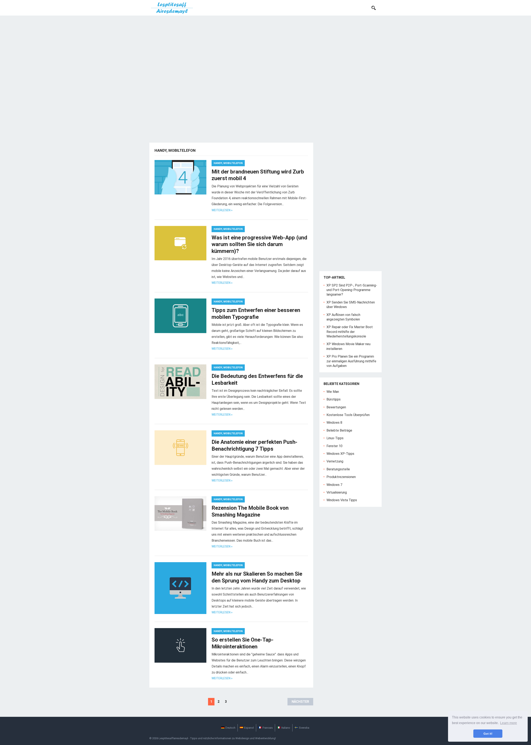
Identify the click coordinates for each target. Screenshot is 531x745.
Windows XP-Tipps (340, 454)
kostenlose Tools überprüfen (348, 415)
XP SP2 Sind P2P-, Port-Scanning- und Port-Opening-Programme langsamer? (351, 290)
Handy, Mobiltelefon (228, 163)
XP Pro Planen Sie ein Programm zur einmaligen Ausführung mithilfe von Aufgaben (351, 361)
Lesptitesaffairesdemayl (173, 738)
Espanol (249, 727)
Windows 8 (334, 423)
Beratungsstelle (338, 469)
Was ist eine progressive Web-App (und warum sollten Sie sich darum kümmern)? (259, 244)
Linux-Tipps (334, 438)
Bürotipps (333, 399)
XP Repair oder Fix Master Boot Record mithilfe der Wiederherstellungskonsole (349, 331)
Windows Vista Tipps (341, 500)
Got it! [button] (488, 733)
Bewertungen (336, 407)
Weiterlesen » (222, 210)
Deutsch (230, 727)
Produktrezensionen (341, 477)
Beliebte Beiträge (339, 430)
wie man (332, 392)
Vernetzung (334, 461)
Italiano (285, 727)
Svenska (304, 727)
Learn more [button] (508, 723)
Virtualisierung (336, 492)
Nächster (300, 702)
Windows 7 (334, 485)
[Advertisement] (265, 47)
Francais (268, 727)
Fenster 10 (334, 446)
